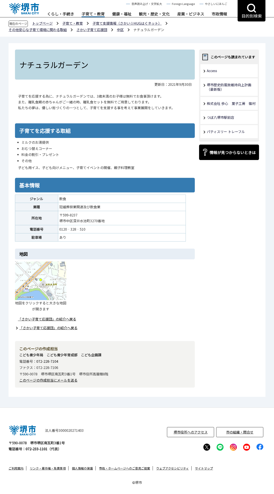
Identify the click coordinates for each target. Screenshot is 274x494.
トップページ (42, 23)
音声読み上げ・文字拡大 (146, 4)
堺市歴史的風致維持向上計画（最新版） (229, 87)
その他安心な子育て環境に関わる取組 (38, 29)
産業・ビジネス (190, 14)
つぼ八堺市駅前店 (220, 117)
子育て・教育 (93, 14)
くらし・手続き (60, 14)
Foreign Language (183, 4)
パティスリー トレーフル (226, 131)
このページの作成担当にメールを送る (48, 380)
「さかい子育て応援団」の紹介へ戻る (47, 319)
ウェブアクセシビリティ (172, 468)
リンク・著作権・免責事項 (48, 468)
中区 (120, 29)
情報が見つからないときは (233, 152)
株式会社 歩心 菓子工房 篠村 (231, 103)
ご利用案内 (16, 468)
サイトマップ (204, 468)
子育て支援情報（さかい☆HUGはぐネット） (127, 23)
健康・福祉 (121, 14)
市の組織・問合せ (239, 432)
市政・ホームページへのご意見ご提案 (124, 468)
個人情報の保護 (82, 468)
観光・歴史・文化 (154, 14)
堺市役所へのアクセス (191, 432)
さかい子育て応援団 (91, 29)
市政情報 (219, 14)
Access (212, 70)
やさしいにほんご (216, 4)
